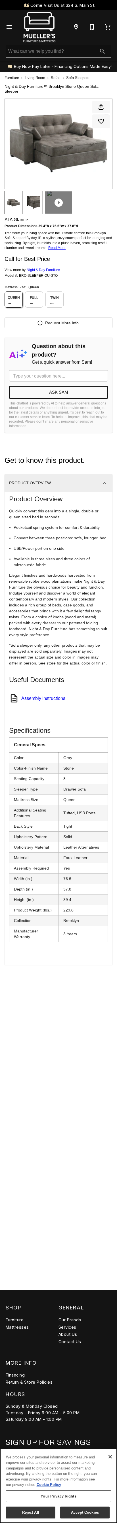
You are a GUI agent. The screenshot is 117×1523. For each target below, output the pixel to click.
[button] (9, 27)
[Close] (110, 1456)
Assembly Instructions (43, 698)
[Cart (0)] (108, 27)
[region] (58, 1486)
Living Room (35, 78)
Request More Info (62, 323)
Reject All (30, 1512)
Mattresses (17, 1327)
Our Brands (69, 1319)
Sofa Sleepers (77, 78)
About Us (67, 1334)
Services (67, 1327)
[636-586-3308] (92, 27)
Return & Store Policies (29, 1382)
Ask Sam (58, 392)
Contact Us (69, 1341)
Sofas (55, 78)
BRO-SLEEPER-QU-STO (38, 276)
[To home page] (39, 27)
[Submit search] (102, 51)
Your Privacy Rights (58, 1496)
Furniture (12, 78)
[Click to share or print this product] (101, 107)
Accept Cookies (85, 1512)
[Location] (76, 27)
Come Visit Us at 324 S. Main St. (62, 5)
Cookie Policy (49, 1484)
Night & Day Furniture (43, 270)
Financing (15, 1375)
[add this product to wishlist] (101, 121)
